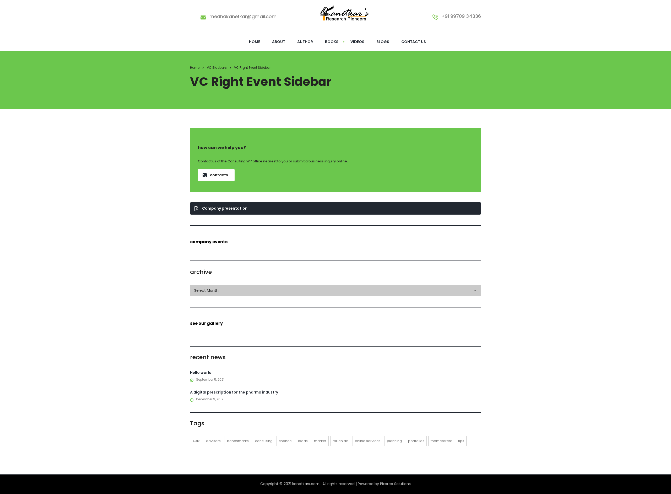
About (278, 41)
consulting (264, 440)
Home (254, 41)
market (320, 440)
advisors (213, 440)
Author (305, 41)
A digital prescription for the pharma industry (234, 392)
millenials (341, 440)
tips (461, 440)
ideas (303, 440)
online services (368, 440)
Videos (357, 41)
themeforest (441, 440)
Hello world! (201, 372)
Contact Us (413, 41)
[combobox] (335, 290)
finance (285, 440)
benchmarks (238, 440)
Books (331, 41)
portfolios (416, 440)
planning (394, 440)
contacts (219, 175)
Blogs (382, 41)
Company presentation (224, 208)
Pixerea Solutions (395, 483)
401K (196, 440)
